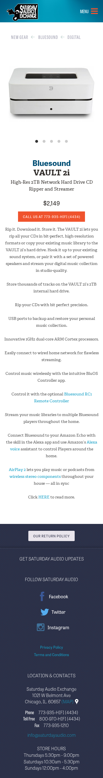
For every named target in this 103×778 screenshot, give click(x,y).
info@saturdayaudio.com (51, 734)
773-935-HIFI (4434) (58, 712)
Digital (74, 37)
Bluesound (48, 37)
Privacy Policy (51, 647)
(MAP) (68, 701)
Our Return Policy (51, 536)
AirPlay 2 (17, 469)
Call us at (51, 216)
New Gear (19, 37)
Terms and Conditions (51, 654)
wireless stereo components (35, 476)
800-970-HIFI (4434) (59, 718)
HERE (44, 497)
